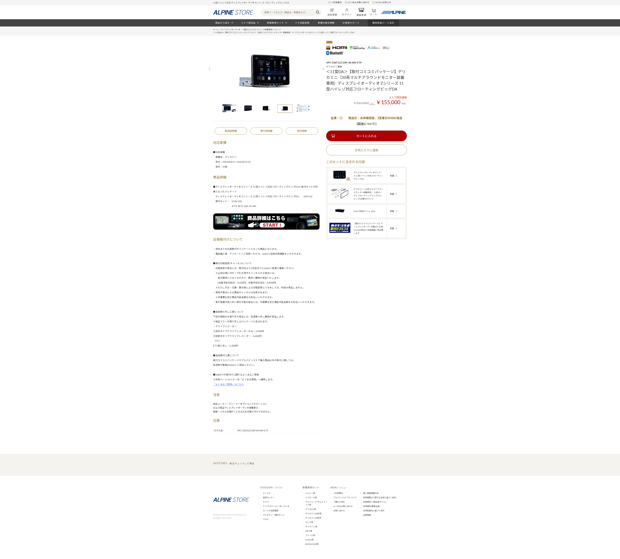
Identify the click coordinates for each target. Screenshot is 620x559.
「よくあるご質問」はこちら (228, 384)
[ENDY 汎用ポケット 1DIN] (339, 215)
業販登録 (361, 15)
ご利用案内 (336, 2)
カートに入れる (366, 136)
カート (373, 14)
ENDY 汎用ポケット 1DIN (364, 211)
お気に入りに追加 (366, 150)
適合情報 (302, 130)
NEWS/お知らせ (383, 2)
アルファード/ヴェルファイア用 (316, 503)
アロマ (266, 519)
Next (323, 69)
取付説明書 (266, 130)
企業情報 (367, 515)
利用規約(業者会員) (371, 506)
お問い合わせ (339, 510)
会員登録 (332, 14)
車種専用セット (275, 22)
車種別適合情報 (326, 22)
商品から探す (222, 22)
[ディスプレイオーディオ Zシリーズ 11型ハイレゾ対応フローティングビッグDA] (339, 180)
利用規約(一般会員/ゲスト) (374, 502)
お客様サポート (351, 22)
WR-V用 (308, 531)
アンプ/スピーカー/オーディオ (276, 506)
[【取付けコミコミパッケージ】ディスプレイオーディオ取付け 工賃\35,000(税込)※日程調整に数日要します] (339, 232)
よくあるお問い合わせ (358, 2)
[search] (317, 12)
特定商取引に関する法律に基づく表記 (379, 497)
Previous (210, 69)
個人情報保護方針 (371, 493)
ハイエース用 (311, 497)
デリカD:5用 (310, 509)
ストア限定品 (248, 22)
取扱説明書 (231, 130)
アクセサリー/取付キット (274, 515)
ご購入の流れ (339, 502)
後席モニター (268, 497)
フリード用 (310, 535)
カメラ (266, 502)
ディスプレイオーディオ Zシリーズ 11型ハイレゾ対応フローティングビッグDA (368, 175)
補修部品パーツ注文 (383, 22)
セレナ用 (309, 522)
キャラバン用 (311, 526)
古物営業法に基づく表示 (373, 510)
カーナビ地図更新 (270, 510)
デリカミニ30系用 (313, 518)
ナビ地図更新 (302, 22)
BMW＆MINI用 (311, 544)
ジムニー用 (310, 493)
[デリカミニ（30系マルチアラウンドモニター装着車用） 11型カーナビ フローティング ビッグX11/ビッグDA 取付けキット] (339, 199)
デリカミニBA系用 (313, 513)
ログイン (347, 14)
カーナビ (267, 493)
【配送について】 (366, 124)
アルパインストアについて (344, 497)
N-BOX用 (309, 539)
